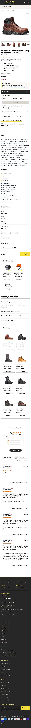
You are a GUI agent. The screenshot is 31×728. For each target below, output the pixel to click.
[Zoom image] (27, 14)
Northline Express (5, 669)
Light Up (3, 666)
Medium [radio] (15, 98)
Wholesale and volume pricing (8, 653)
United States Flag (5, 675)
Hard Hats (3, 628)
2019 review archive (6, 691)
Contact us (3, 685)
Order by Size (24, 254)
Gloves (3, 633)
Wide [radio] (21, 98)
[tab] (3, 44)
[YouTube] (13, 614)
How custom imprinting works (8, 655)
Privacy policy (4, 697)
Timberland (4, 54)
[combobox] (22, 460)
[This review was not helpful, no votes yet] (26, 482)
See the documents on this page (19, 87)
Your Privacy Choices (6, 700)
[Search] (25, 2)
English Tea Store (5, 663)
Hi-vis (2, 636)
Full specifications (5, 73)
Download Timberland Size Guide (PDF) (12, 120)
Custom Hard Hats (5, 625)
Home (2, 11)
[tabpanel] (15, 27)
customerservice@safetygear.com (9, 602)
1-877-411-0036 (7, 598)
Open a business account (7, 650)
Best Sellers (4, 642)
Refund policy (4, 694)
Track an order (4, 688)
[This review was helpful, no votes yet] (24, 482)
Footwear (3, 639)
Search (2, 723)
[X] (9, 614)
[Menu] (2, 2)
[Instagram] (6, 614)
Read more (21, 559)
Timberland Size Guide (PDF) (9, 248)
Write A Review (15, 450)
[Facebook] (2, 614)
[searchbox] (9, 457)
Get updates (25, 708)
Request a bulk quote (6, 125)
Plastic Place (4, 672)
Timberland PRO (10, 11)
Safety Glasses (4, 631)
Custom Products (5, 622)
